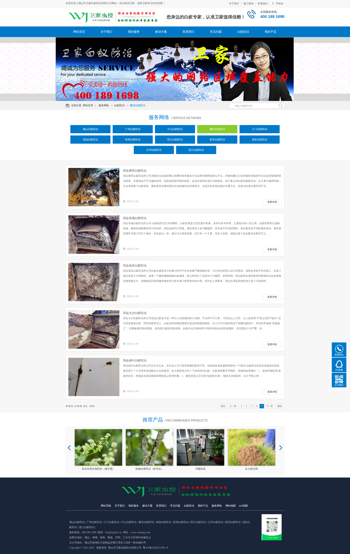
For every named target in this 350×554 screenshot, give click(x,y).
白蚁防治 (243, 31)
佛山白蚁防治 (90, 129)
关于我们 (234, 3)
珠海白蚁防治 (132, 139)
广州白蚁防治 (132, 129)
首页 (223, 406)
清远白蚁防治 (90, 139)
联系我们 (263, 3)
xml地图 (243, 505)
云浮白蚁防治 (154, 150)
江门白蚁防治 (259, 129)
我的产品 (270, 31)
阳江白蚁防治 (175, 139)
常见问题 (216, 31)
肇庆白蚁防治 (137, 105)
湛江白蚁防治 (196, 150)
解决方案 (161, 31)
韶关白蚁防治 (217, 139)
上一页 (233, 406)
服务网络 (104, 105)
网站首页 (79, 31)
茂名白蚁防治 (259, 139)
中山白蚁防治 (175, 129)
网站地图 (230, 505)
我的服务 (134, 31)
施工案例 (248, 3)
